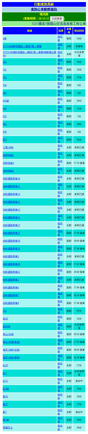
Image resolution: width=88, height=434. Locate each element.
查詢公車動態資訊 (44, 9)
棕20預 (6, 326)
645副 (6, 100)
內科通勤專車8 (11, 303)
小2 (5, 310)
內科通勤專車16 (11, 217)
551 (5, 69)
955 (5, 139)
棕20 (5, 318)
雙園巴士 (8, 427)
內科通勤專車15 (11, 209)
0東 (5, 38)
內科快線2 (8, 163)
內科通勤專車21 (11, 272)
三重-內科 (8, 147)
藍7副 (6, 419)
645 (5, 93)
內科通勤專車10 (11, 178)
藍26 (5, 396)
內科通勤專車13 (11, 202)
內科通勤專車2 (11, 256)
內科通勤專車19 (11, 248)
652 (5, 116)
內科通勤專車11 (11, 186)
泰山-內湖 (8, 334)
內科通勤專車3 (11, 279)
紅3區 (6, 388)
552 (5, 77)
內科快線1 (8, 155)
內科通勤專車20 (11, 264)
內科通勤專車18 (11, 240)
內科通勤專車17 (11, 225)
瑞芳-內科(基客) (11, 357)
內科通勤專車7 (11, 295)
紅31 (5, 381)
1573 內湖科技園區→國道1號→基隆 (22, 46)
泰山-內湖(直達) (11, 342)
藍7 (5, 412)
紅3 (5, 373)
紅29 (5, 365)
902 (5, 124)
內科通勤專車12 (11, 194)
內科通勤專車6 (11, 287)
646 (5, 108)
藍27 (5, 404)
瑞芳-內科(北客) (11, 349)
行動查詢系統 (44, 4)
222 (5, 61)
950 (5, 131)
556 (5, 85)
